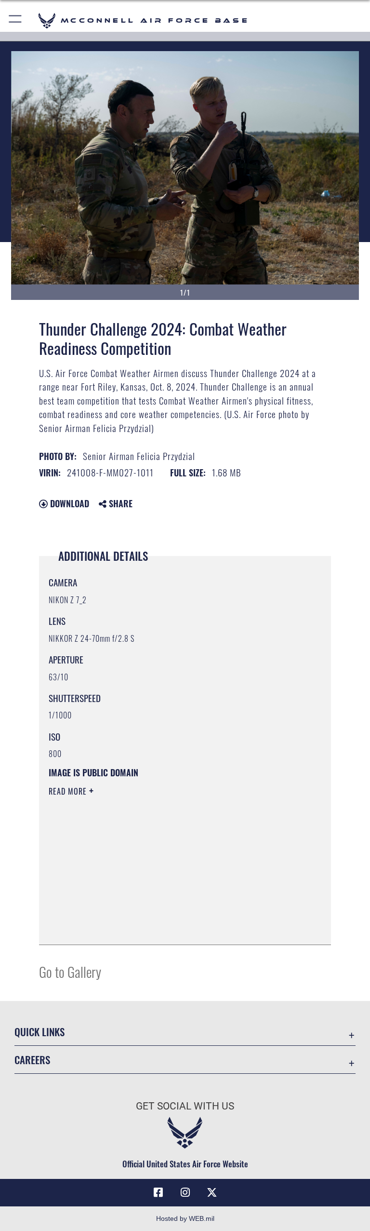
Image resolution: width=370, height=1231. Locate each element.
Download (68, 503)
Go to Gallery (70, 971)
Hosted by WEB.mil (185, 1218)
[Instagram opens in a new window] (185, 1192)
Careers (32, 1059)
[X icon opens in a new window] (212, 1192)
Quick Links (39, 1031)
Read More (69, 791)
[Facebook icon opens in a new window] (158, 1192)
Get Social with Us (185, 1106)
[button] (15, 20)
